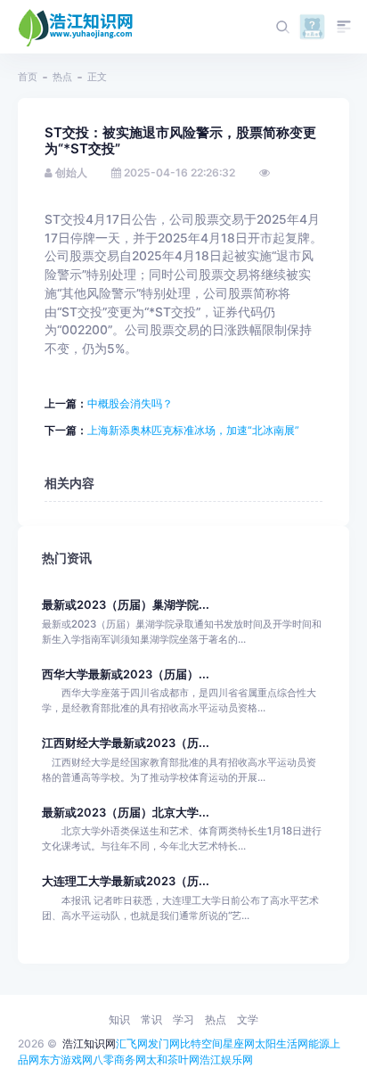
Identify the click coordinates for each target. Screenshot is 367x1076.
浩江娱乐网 (226, 1059)
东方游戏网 (66, 1059)
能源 (319, 1043)
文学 (247, 1019)
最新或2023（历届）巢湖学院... (125, 605)
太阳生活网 (281, 1043)
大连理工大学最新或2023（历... (125, 881)
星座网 (239, 1043)
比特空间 (201, 1043)
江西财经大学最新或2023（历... (125, 743)
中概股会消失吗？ (130, 403)
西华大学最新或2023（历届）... (125, 674)
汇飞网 (132, 1043)
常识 (151, 1019)
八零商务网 (119, 1059)
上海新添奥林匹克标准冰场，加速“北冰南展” (193, 430)
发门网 (164, 1043)
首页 (27, 76)
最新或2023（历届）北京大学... (125, 812)
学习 (183, 1019)
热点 (62, 76)
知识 (119, 1019)
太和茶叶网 (173, 1059)
